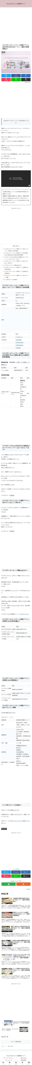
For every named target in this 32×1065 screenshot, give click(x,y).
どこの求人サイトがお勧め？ (11, 279)
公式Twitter (19, 340)
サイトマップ (9, 1060)
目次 (14, 246)
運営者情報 (23, 1060)
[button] (29, 495)
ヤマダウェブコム (24, 614)
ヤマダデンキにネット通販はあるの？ (13, 265)
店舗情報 (12, 531)
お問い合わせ (23, 1058)
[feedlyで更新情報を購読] (8, 884)
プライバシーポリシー (8, 1058)
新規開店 (4, 828)
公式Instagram (19, 345)
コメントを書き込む (16, 1041)
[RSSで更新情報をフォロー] (23, 884)
